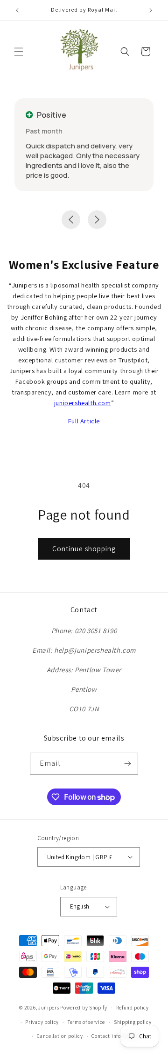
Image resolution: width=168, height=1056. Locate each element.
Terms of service (86, 1022)
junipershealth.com (82, 402)
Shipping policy (133, 1022)
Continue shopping (84, 548)
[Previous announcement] (17, 10)
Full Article (84, 420)
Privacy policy (42, 1022)
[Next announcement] (150, 10)
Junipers (48, 1007)
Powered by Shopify (83, 1007)
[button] (18, 51)
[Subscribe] (127, 764)
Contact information (115, 1036)
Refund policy (132, 1007)
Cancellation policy (60, 1036)
